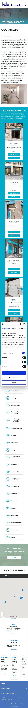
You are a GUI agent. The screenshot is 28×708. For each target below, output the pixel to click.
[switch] (24, 357)
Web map (3, 683)
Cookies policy (21, 703)
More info (14, 557)
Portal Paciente (14, 235)
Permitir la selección (14, 377)
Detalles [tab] (14, 328)
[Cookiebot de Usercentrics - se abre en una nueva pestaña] (20, 324)
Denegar (14, 382)
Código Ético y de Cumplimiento (8, 693)
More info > (14, 634)
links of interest (5, 688)
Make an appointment (14, 154)
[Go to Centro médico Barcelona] (12, 4)
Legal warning (6, 703)
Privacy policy (14, 703)
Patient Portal (14, 158)
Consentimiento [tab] (6, 328)
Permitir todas (14, 373)
